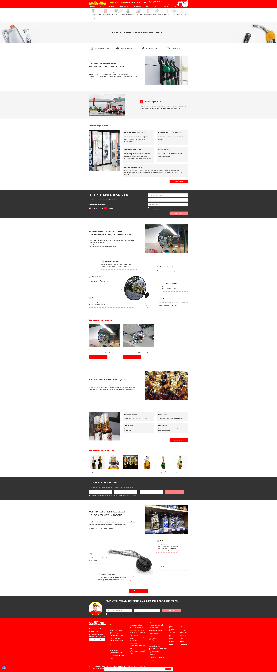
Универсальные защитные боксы (137, 645)
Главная (90, 18)
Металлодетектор (153, 633)
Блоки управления (134, 635)
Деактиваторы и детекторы (116, 640)
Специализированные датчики (117, 655)
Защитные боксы (134, 643)
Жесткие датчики (114, 650)
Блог (156, 6)
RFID (150, 636)
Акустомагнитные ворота (116, 630)
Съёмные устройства (115, 638)
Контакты (165, 6)
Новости (148, 6)
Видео (174, 6)
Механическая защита (135, 634)
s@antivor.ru (111, 208)
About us (184, 6)
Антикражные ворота (115, 627)
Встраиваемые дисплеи (154, 646)
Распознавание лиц (115, 622)
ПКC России (152, 660)
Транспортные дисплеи (154, 649)
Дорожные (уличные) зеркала (156, 625)
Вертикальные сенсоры (135, 624)
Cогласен (168, 668)
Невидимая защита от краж (116, 635)
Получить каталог (97, 639)
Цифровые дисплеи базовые (156, 645)
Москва (170, 4)
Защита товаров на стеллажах (137, 630)
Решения (111, 6)
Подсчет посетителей (135, 622)
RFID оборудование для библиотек (157, 640)
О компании (92, 6)
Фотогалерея (137, 6)
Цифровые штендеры (154, 651)
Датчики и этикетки (115, 644)
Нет (185, 4)
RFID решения (152, 638)
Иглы (111, 657)
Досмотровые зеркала (154, 628)
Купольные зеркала (153, 627)
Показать (3, 670)
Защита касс (113, 632)
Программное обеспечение (136, 627)
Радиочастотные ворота (115, 629)
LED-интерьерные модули (155, 653)
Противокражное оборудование (118, 625)
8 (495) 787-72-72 (97, 208)
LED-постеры (152, 654)
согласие (157, 208)
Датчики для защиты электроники (137, 632)
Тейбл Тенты (152, 656)
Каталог (102, 6)
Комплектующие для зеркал (155, 630)
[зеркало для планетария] (138, 335)
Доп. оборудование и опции (116, 641)
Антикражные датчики (115, 647)
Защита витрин (133, 640)
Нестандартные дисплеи (155, 643)
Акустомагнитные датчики (116, 653)
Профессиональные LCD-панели (156, 657)
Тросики (112, 658)
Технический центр (124, 6)
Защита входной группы (115, 634)
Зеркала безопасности (155, 622)
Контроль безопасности (115, 637)
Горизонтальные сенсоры (136, 625)
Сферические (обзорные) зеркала (157, 624)
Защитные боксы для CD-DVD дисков (138, 650)
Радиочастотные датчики (116, 652)
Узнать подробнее (179, 181)
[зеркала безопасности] (104, 335)
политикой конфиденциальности (130, 495)
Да (180, 4)
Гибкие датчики (113, 649)
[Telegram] (4, 667)
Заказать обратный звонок (155, 4)
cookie (114, 668)
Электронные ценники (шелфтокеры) (158, 648)
